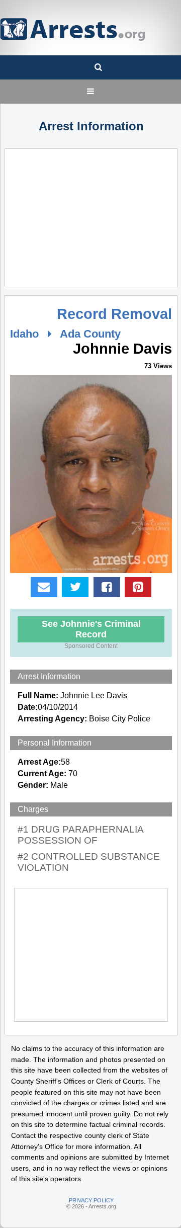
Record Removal (114, 314)
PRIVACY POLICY (91, 1200)
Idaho (24, 334)
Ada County (90, 334)
